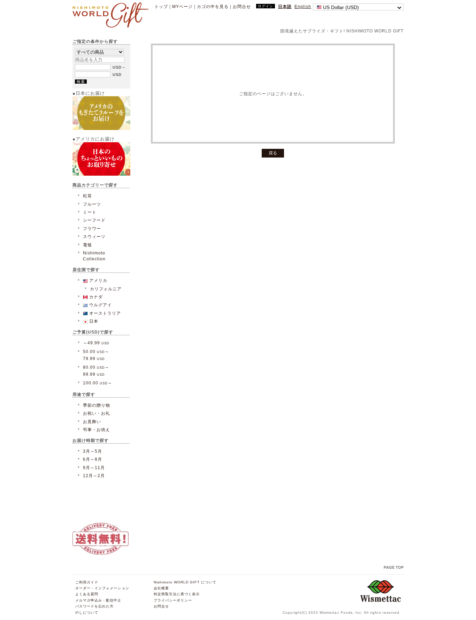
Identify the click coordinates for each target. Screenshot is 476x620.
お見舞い (92, 421)
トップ (161, 6)
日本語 (285, 6)
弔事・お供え (96, 429)
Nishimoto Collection (94, 256)
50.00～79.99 (96, 354)
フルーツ (92, 204)
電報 (87, 245)
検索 (81, 81)
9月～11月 (94, 467)
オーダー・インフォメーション (102, 588)
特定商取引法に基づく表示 (177, 594)
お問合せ (242, 6)
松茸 (87, 195)
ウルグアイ (100, 305)
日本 (93, 321)
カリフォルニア (106, 288)
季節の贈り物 (96, 405)
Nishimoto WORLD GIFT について (185, 582)
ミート (90, 212)
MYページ (182, 6)
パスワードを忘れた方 (94, 606)
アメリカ (97, 280)
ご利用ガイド (86, 582)
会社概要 (161, 588)
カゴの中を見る (213, 6)
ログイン (265, 6)
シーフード (94, 220)
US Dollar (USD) (340, 7)
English (302, 6)
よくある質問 (86, 594)
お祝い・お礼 (96, 413)
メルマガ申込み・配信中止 (98, 600)
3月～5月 (92, 451)
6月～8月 (92, 459)
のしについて (86, 612)
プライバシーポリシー (173, 600)
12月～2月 (94, 475)
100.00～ (97, 383)
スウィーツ (94, 236)
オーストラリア (104, 313)
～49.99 (96, 342)
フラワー (92, 228)
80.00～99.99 (96, 370)
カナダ (95, 296)
